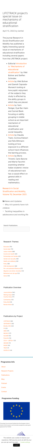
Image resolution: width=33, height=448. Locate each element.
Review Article (8, 304)
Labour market (8, 251)
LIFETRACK (7, 321)
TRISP (5, 348)
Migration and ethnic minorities (12, 271)
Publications (5, 375)
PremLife (6, 338)
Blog (2, 379)
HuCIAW (6, 335)
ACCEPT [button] (16, 445)
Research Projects (7, 371)
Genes (5, 276)
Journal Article (8, 292)
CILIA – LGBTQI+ (8, 340)
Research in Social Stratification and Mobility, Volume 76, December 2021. (15, 191)
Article (11, 81)
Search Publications (11, 225)
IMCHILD (6, 333)
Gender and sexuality (10, 259)
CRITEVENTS (7, 323)
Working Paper (8, 295)
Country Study (8, 297)
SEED (5, 331)
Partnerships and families (11, 256)
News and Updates (13, 201)
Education (6, 246)
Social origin (7, 249)
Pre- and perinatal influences (12, 268)
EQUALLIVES (7, 326)
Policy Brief (7, 302)
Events (3, 387)
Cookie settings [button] (25, 442)
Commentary (7, 299)
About (3, 367)
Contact (4, 391)
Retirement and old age (10, 273)
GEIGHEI (6, 343)
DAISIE (5, 345)
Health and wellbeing (10, 261)
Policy (5, 263)
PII (4, 328)
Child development (9, 266)
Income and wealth (9, 254)
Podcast (4, 383)
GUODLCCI (7, 350)
